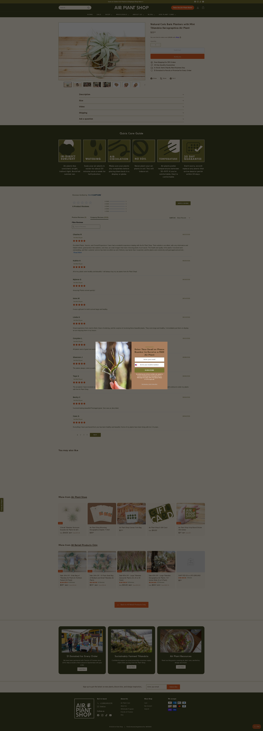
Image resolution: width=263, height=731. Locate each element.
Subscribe (149, 370)
